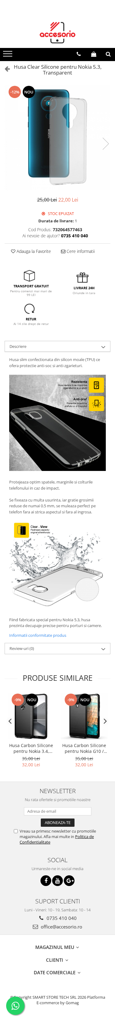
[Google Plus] (69, 880)
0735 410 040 (61, 918)
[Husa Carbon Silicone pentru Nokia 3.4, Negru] (31, 716)
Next (105, 143)
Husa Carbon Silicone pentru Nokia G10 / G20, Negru (84, 748)
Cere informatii (80, 251)
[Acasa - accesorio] (57, 32)
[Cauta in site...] (108, 54)
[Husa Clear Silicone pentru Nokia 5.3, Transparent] (57, 137)
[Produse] (8, 55)
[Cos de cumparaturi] (94, 54)
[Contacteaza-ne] (78, 54)
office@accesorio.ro (61, 927)
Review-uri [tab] (22, 648)
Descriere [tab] (18, 346)
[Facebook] (45, 880)
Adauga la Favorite (33, 251)
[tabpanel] (57, 137)
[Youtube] (57, 880)
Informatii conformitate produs (37, 635)
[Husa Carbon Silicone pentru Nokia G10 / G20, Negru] (84, 716)
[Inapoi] (4, 68)
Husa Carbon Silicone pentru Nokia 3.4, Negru (31, 748)
